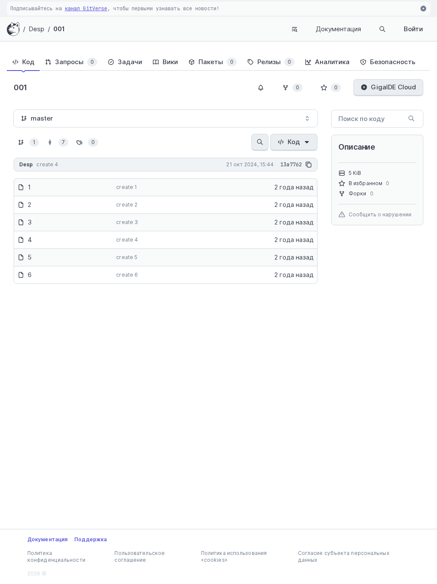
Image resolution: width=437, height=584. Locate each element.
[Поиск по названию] (259, 142)
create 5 (126, 257)
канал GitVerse (86, 8)
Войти (413, 29)
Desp (36, 29)
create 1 (126, 187)
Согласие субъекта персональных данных (343, 556)
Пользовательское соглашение (139, 556)
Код (294, 142)
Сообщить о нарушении (380, 214)
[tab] (23, 62)
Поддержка (90, 539)
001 (59, 29)
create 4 (127, 239)
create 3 (127, 222)
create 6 (127, 274)
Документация (338, 29)
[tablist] (218, 62)
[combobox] (166, 118)
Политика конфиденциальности (56, 556)
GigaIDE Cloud (393, 87)
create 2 (126, 204)
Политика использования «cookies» (234, 556)
